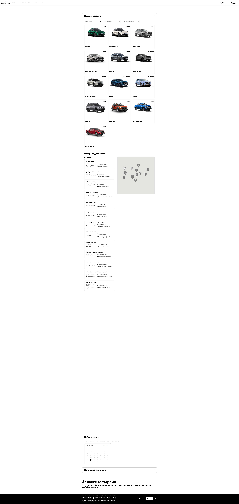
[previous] (104, 445)
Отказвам (149, 498)
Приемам (141, 498)
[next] (107, 445)
